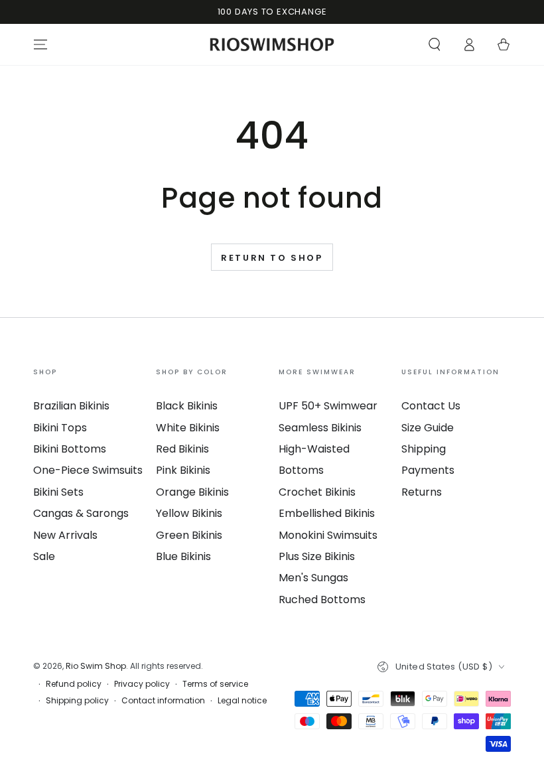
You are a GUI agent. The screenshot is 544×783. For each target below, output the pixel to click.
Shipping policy (77, 700)
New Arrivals (65, 535)
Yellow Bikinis (189, 513)
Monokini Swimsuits (328, 535)
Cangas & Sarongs (81, 513)
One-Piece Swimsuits (88, 470)
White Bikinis (188, 427)
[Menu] (40, 44)
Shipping (423, 449)
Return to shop (271, 257)
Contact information (163, 700)
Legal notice (242, 700)
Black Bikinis (187, 405)
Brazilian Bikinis (71, 405)
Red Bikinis (182, 449)
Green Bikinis (189, 535)
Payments (427, 470)
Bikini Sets (58, 492)
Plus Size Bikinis (317, 556)
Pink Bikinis (183, 470)
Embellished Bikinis (327, 513)
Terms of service (215, 684)
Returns (421, 492)
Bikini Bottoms (69, 449)
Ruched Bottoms (322, 599)
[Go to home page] (272, 44)
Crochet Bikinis (317, 492)
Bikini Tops (60, 427)
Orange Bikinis (192, 492)
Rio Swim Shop (96, 666)
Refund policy (74, 684)
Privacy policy (142, 684)
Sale (44, 556)
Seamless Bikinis (320, 427)
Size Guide (427, 427)
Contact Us (430, 405)
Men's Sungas (313, 577)
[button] (434, 44)
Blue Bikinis (183, 556)
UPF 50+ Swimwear (328, 405)
